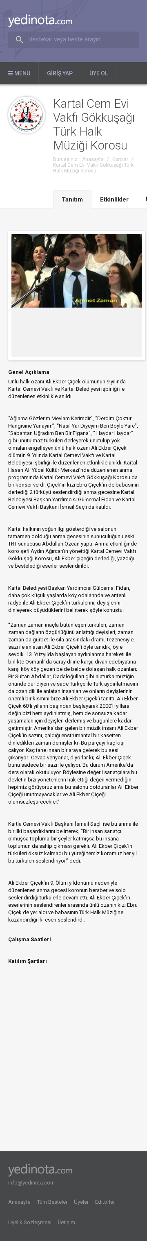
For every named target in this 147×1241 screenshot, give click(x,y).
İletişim (66, 1222)
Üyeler (81, 1202)
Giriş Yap (60, 73)
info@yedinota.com (31, 1183)
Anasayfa (19, 1202)
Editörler (105, 1202)
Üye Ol (98, 73)
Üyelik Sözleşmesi (29, 1222)
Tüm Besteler (52, 1202)
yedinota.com (46, 20)
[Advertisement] (73, 1066)
